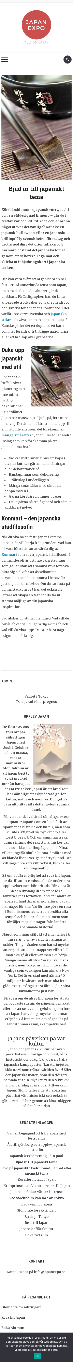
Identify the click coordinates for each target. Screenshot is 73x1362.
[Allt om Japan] (36, 23)
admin (6, 681)
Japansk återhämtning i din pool (36, 1156)
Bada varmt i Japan (36, 1204)
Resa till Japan (36, 1223)
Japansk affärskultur (36, 1229)
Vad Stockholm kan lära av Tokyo (36, 1198)
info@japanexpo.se (49, 1272)
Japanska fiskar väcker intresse (36, 1192)
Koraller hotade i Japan (37, 1179)
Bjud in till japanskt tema (36, 1162)
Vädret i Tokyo (36, 696)
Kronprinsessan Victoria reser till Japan (36, 1186)
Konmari (9, 555)
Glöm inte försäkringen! (36, 1210)
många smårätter (16, 435)
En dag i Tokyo (37, 1217)
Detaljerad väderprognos (36, 702)
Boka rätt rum (36, 1235)
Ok (37, 1356)
